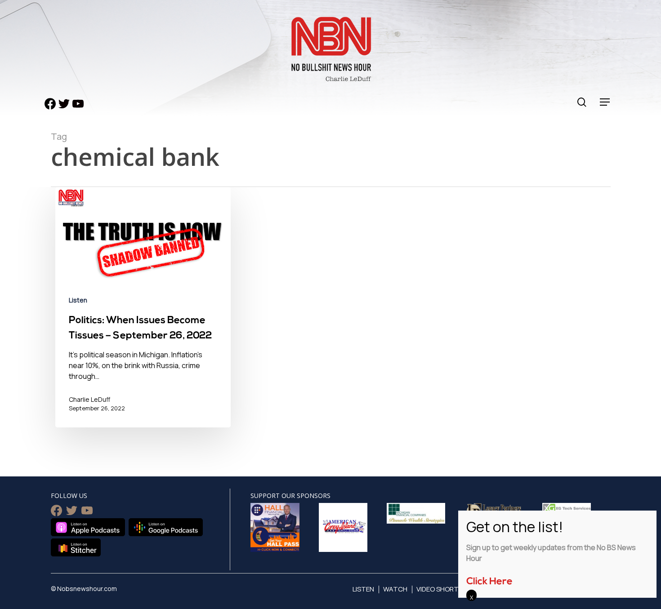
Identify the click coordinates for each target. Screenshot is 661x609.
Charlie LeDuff (89, 399)
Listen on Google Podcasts (166, 527)
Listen (78, 300)
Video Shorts (439, 589)
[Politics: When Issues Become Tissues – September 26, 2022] (143, 313)
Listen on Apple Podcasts (88, 527)
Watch (395, 589)
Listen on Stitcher (76, 547)
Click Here (489, 582)
